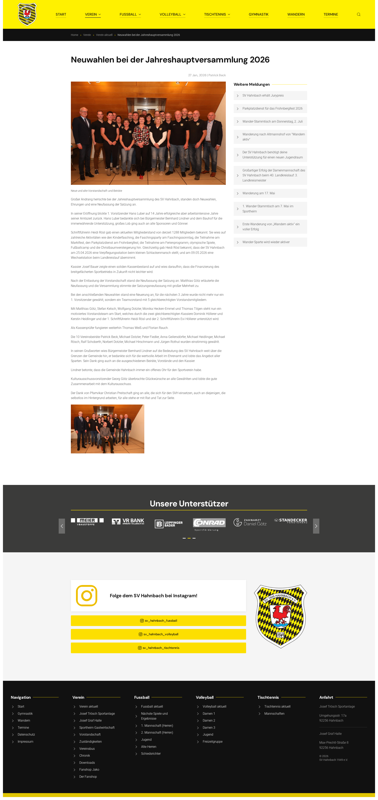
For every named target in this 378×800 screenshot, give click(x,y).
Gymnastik (259, 14)
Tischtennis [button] (215, 14)
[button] (358, 14)
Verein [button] (91, 14)
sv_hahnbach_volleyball (161, 634)
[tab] (184, 538)
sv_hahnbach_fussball (161, 621)
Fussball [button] (128, 14)
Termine (331, 14)
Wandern (296, 14)
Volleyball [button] (170, 14)
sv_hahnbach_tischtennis (161, 648)
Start (61, 14)
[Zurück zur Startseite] (27, 14)
